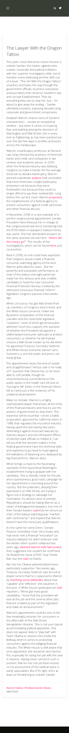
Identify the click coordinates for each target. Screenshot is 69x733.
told (59, 587)
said (35, 510)
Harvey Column (14, 688)
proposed (55, 197)
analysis (37, 178)
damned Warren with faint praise (40, 547)
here (53, 245)
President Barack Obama (38, 688)
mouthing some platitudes (26, 580)
